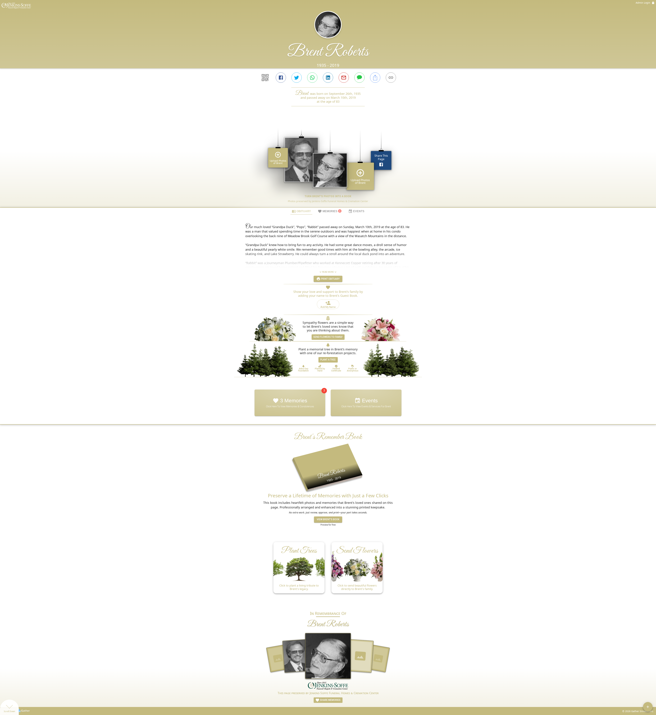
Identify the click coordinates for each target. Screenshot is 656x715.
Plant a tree (328, 359)
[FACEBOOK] (281, 77)
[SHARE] (375, 77)
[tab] (301, 211)
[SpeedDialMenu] (648, 707)
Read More (328, 272)
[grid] (328, 162)
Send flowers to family (328, 337)
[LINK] (391, 77)
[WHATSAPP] (312, 77)
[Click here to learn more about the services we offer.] (328, 686)
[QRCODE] (265, 77)
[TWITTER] (296, 77)
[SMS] (359, 77)
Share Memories (329, 700)
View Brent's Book (328, 519)
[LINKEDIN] (328, 77)
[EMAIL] (344, 77)
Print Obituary (330, 278)
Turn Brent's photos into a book (328, 196)
